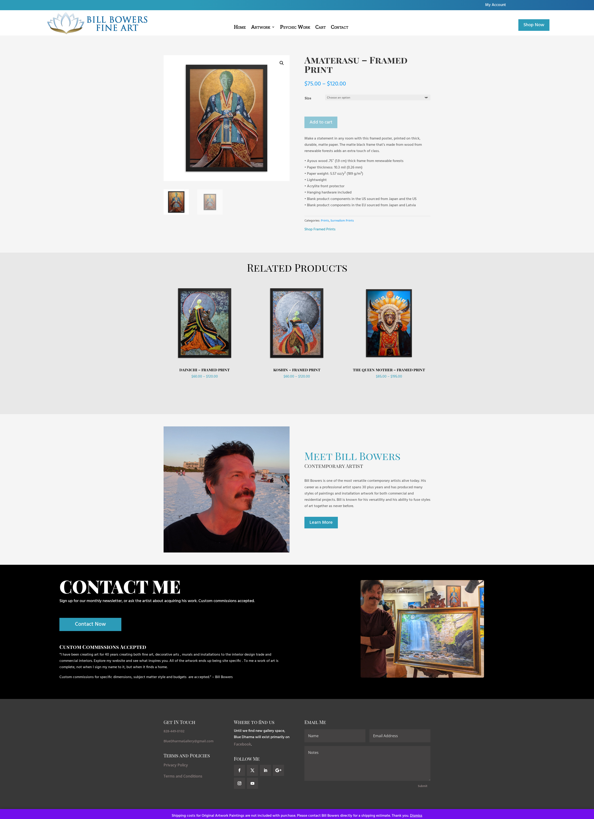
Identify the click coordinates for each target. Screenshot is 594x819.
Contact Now (90, 624)
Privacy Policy (176, 765)
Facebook (242, 744)
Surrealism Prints (342, 220)
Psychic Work (295, 27)
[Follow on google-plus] (278, 770)
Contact (339, 27)
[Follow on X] (252, 770)
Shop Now (533, 25)
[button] (282, 63)
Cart (320, 27)
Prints (325, 220)
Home (240, 27)
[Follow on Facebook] (239, 770)
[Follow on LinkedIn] (265, 770)
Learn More (321, 522)
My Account (495, 5)
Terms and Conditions (183, 776)
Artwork (260, 27)
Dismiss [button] (416, 816)
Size (308, 98)
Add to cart (321, 122)
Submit (422, 786)
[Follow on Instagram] (239, 783)
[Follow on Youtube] (252, 783)
